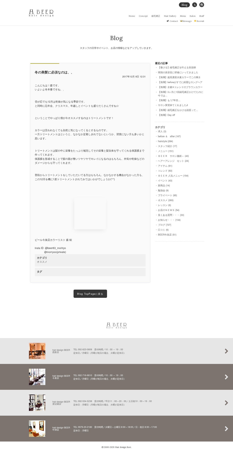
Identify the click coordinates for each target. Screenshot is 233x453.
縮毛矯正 (155, 16)
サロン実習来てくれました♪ (173, 105)
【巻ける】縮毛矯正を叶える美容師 (177, 67)
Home (132, 16)
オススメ (42, 261)
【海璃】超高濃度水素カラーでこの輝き (179, 77)
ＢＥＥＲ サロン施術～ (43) (173, 156)
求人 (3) (162, 131)
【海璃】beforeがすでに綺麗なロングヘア (180, 82)
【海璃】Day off (166, 115)
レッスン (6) (164, 205)
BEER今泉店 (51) (167, 234)
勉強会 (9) (163, 190)
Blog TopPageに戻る (90, 293)
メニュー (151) (165, 151)
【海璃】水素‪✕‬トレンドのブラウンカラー (180, 87)
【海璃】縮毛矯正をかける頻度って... (178, 110)
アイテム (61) (165, 165)
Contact (174, 21)
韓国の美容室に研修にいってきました (178, 72)
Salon (193, 16)
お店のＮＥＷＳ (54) (168, 210)
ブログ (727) (164, 224)
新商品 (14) (164, 185)
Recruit (200, 21)
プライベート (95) (167, 195)
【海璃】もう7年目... (169, 100)
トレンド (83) (165, 170)
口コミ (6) (163, 229)
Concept (143, 16)
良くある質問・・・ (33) (171, 215)
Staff (201, 16)
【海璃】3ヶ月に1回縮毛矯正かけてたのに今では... (180, 93)
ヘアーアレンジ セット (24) (173, 160)
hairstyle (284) (165, 141)
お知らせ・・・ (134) (169, 219)
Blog (184, 5)
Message (187, 21)
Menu (183, 16)
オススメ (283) (165, 200)
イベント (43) (165, 180)
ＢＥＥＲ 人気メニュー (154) (173, 175)
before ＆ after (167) (169, 136)
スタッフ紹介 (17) (167, 146)
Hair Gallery (170, 16)
